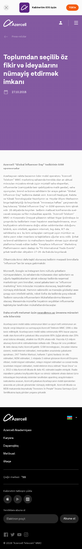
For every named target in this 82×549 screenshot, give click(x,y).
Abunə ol (69, 519)
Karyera (8, 438)
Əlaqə (7, 461)
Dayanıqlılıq (11, 446)
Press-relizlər (19, 36)
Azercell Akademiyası (17, 430)
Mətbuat (9, 454)
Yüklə (72, 7)
